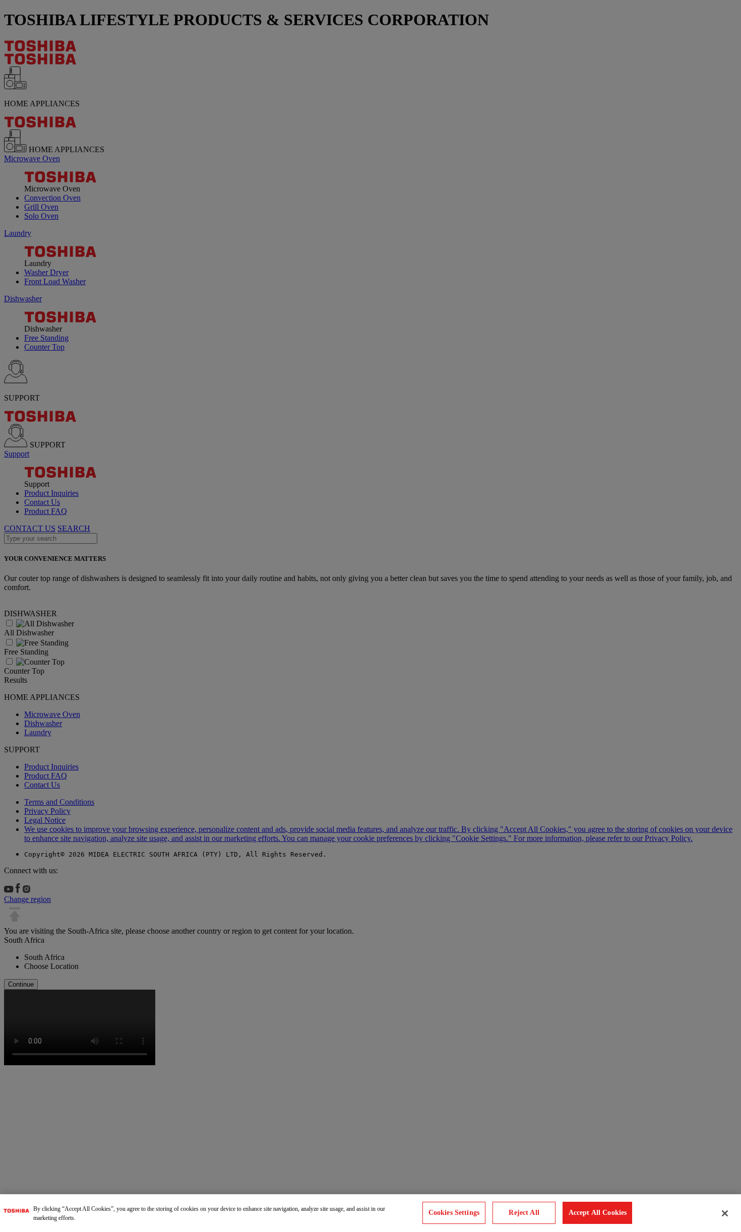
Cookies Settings (453, 1213)
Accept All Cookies (598, 1213)
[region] (370, 1213)
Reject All (524, 1213)
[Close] (725, 1213)
